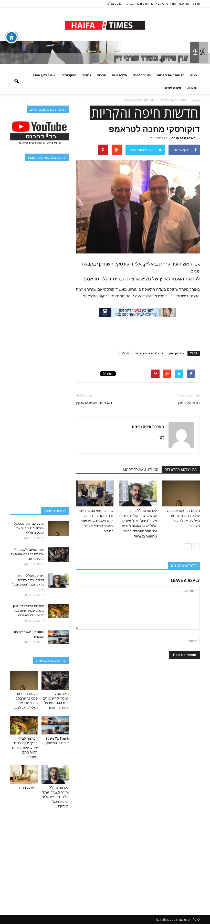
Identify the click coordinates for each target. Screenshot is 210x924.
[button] (16, 81)
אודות (196, 3)
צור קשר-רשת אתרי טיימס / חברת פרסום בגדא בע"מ (157, 3)
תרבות (101, 75)
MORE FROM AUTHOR (141, 470)
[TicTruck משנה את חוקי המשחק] (58, 637)
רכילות (86, 75)
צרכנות (192, 87)
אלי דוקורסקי (176, 353)
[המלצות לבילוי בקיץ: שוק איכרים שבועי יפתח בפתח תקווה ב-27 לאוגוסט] (58, 611)
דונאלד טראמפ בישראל (149, 353)
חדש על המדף (188, 402)
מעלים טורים (173, 87)
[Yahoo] (159, 437)
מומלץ (125, 353)
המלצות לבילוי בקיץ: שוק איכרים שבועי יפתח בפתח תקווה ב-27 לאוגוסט (28, 610)
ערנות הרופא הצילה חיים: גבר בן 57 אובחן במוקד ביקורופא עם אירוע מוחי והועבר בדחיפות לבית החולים (96, 521)
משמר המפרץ (142, 75)
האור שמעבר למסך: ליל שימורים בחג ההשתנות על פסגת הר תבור (27, 554)
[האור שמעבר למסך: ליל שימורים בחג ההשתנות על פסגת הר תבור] (58, 554)
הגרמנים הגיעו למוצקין (94, 402)
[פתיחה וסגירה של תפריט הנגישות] (11, 37)
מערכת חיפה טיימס (183, 138)
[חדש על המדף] (24, 774)
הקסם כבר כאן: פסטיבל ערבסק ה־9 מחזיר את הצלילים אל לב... (29, 528)
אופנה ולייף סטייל (44, 75)
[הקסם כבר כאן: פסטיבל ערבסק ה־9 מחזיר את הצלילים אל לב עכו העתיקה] (181, 493)
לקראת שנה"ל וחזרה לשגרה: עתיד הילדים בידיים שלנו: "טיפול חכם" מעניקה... (55, 797)
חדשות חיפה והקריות (170, 75)
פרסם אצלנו (114, 3)
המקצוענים (68, 75)
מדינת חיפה (119, 75)
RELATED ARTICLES (181, 470)
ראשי (193, 75)
